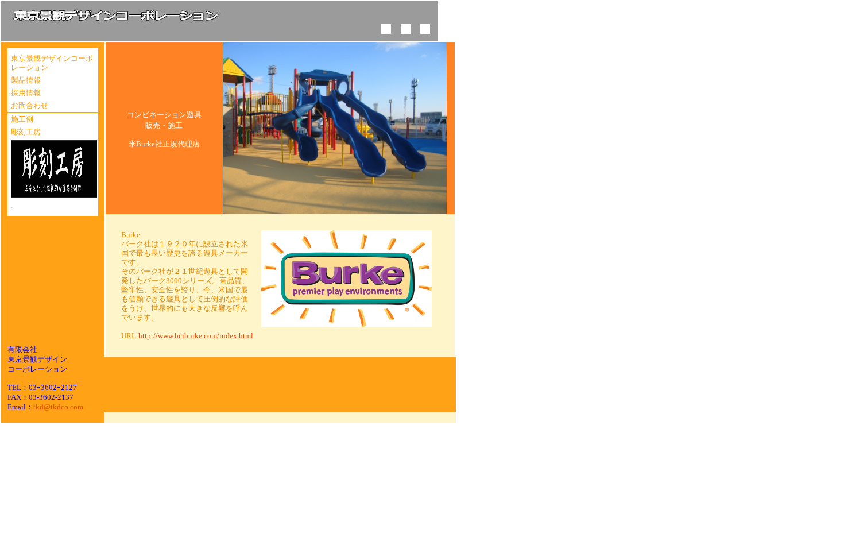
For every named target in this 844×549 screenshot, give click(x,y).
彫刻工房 (26, 132)
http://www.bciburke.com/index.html (195, 336)
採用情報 (26, 93)
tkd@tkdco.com (58, 407)
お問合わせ (29, 106)
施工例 (22, 119)
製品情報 (26, 80)
